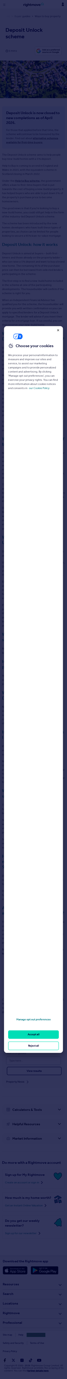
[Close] (58, 330)
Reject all (33, 1045)
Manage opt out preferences (33, 1019)
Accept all (34, 1034)
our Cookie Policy (39, 388)
